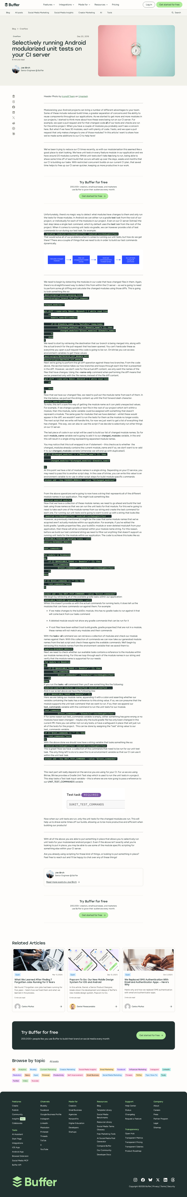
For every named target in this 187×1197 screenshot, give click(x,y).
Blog (8, 12)
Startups (72, 1132)
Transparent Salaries (134, 1146)
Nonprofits (73, 1118)
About (156, 1105)
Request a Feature (133, 1118)
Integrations (17, 1143)
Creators (72, 1105)
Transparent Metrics (134, 1138)
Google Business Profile (50, 1114)
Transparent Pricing (133, 1142)
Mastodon (44, 1127)
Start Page (16, 1138)
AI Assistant (17, 1134)
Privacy (156, 1186)
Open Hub (129, 1133)
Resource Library (104, 1122)
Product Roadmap (133, 1151)
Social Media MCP (20, 1160)
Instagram (44, 1118)
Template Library (104, 1110)
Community (17, 1114)
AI (101, 12)
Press (156, 1114)
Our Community (104, 1150)
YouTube (44, 1149)
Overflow (24, 29)
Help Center (130, 1105)
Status (128, 1110)
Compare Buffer (104, 1146)
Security (171, 1186)
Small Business (75, 1110)
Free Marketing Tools (106, 1134)
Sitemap (157, 1127)
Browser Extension (20, 1156)
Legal (156, 1123)
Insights (18, 1118)
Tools (109, 12)
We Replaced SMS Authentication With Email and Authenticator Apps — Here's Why (147, 982)
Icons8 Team (68, 96)
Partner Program (161, 1118)
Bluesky (43, 1105)
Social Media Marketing (38, 12)
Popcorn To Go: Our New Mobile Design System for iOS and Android (92, 981)
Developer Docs (104, 1154)
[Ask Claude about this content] (13, 133)
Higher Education (76, 1123)
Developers (73, 1127)
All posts (19, 12)
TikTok (43, 1140)
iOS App (16, 1147)
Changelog (130, 1114)
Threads (43, 1136)
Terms (163, 1186)
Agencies (73, 1114)
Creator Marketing (86, 12)
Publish (15, 1110)
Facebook (44, 1110)
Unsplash (83, 96)
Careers (157, 1110)
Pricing (115, 4)
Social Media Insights (63, 12)
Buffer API (16, 1165)
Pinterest (44, 1132)
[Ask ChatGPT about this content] (13, 128)
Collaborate (17, 1123)
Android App (18, 1151)
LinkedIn (44, 1123)
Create (15, 1105)
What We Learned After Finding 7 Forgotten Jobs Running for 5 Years (35, 981)
